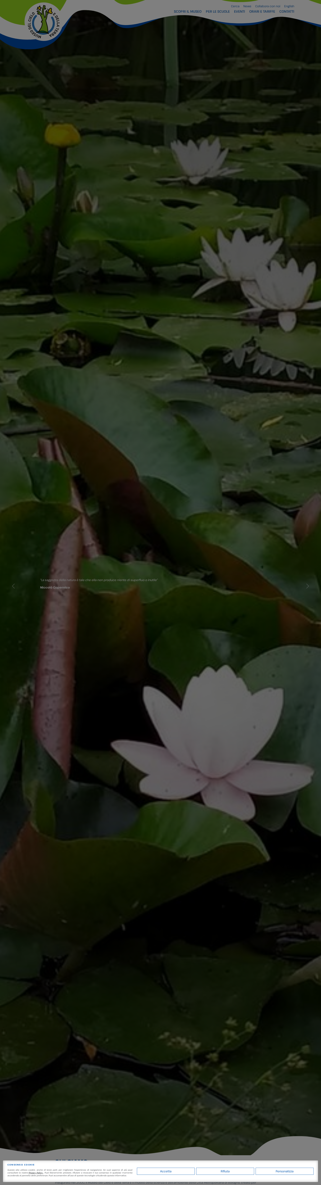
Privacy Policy (36, 1172)
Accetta (165, 1171)
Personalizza (285, 1171)
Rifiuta (225, 1171)
